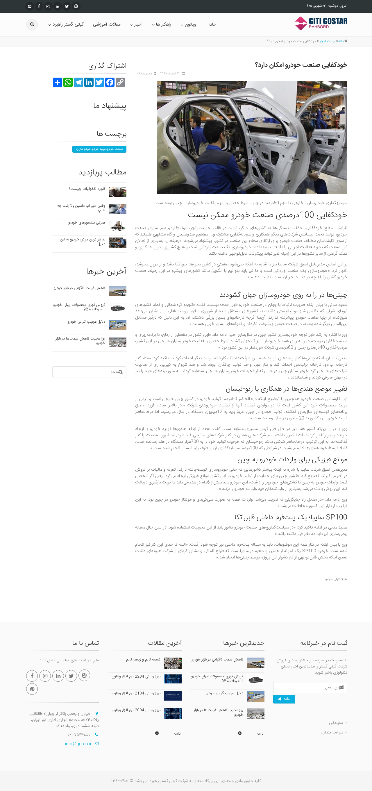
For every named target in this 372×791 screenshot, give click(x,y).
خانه (212, 24)
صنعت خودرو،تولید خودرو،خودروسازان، (99, 149)
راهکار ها (163, 24)
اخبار (138, 24)
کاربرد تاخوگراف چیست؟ (87, 189)
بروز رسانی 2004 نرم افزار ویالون (136, 710)
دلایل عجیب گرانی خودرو (86, 322)
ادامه (287, 699)
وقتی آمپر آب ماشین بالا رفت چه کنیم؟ (81, 208)
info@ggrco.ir (78, 744)
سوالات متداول (332, 732)
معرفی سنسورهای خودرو (86, 222)
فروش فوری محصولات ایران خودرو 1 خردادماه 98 (79, 307)
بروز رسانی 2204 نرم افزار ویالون (136, 676)
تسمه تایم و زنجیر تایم (143, 659)
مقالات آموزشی (107, 24)
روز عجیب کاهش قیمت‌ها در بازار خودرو (80, 341)
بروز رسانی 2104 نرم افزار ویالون (136, 693)
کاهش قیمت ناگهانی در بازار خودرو (79, 288)
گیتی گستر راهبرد (68, 24)
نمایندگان (336, 723)
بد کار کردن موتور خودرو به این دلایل (82, 241)
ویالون (190, 24)
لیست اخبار (327, 41)
